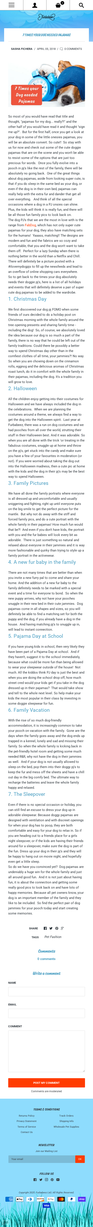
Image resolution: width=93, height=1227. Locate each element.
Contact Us (27, 1132)
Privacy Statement (27, 1121)
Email (12, 1004)
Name (12, 982)
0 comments (73, 48)
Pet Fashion (53, 937)
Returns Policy (26, 1115)
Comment (15, 1026)
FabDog (30, 225)
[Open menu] (11, 5)
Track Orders (66, 1115)
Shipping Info (66, 1121)
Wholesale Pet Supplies (66, 1126)
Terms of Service (27, 1126)
